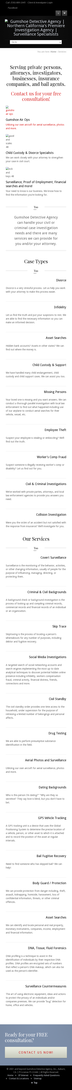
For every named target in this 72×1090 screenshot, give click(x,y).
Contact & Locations (19, 1078)
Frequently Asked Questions (46, 1075)
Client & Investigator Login (40, 2)
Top (35, 1083)
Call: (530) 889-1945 (16, 2)
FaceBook (12, 8)
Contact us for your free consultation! (36, 96)
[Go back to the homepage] (36, 27)
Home (53, 52)
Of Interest (23, 1075)
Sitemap (38, 1078)
